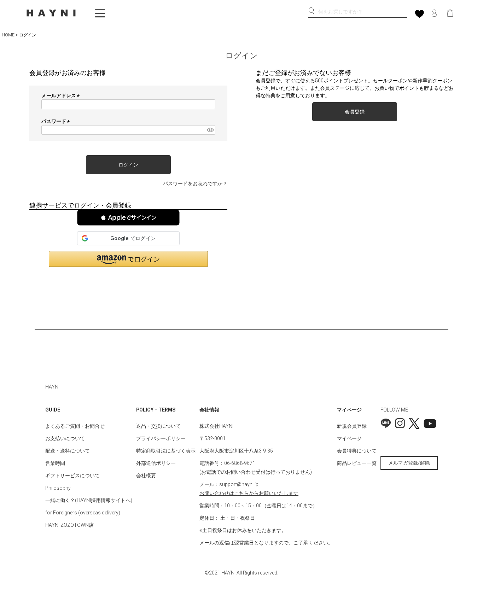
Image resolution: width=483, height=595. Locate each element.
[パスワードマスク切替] (210, 130)
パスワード (56, 121)
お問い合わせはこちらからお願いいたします (248, 493)
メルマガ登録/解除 (409, 463)
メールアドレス (61, 95)
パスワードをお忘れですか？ (195, 183)
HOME (8, 35)
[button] (128, 218)
